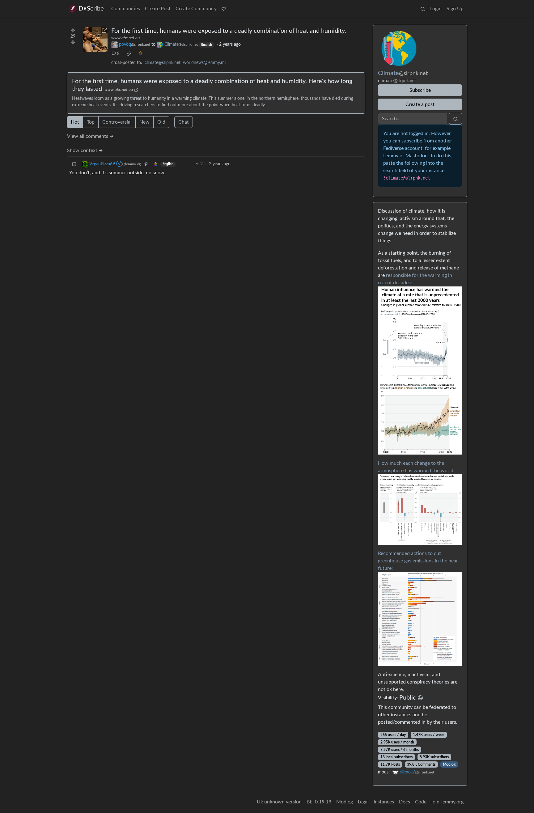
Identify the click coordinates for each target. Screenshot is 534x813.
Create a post (419, 104)
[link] (128, 54)
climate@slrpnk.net (162, 63)
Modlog (449, 764)
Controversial (117, 122)
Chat (183, 122)
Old (161, 122)
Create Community (196, 8)
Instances (384, 801)
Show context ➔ (85, 150)
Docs (404, 801)
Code (420, 801)
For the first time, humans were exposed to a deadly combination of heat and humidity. (228, 31)
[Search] (423, 8)
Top (91, 122)
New (144, 122)
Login (436, 8)
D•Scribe (91, 9)
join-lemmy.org (447, 801)
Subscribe (420, 90)
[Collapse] (74, 164)
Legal (363, 801)
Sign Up (455, 8)
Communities (125, 8)
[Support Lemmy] (223, 8)
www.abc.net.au (125, 38)
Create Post (158, 8)
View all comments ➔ (90, 136)
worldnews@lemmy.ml (204, 63)
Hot (75, 122)
